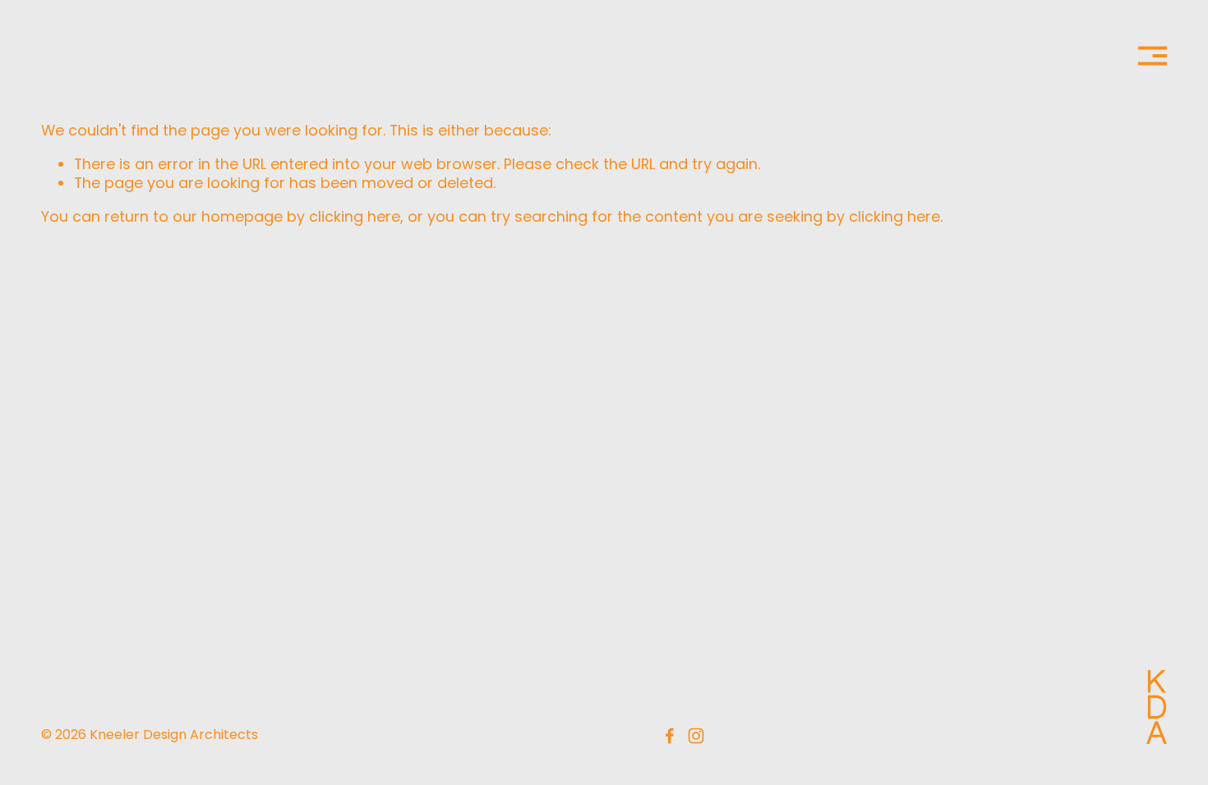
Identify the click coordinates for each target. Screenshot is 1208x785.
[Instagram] (696, 736)
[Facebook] (670, 736)
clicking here (354, 216)
